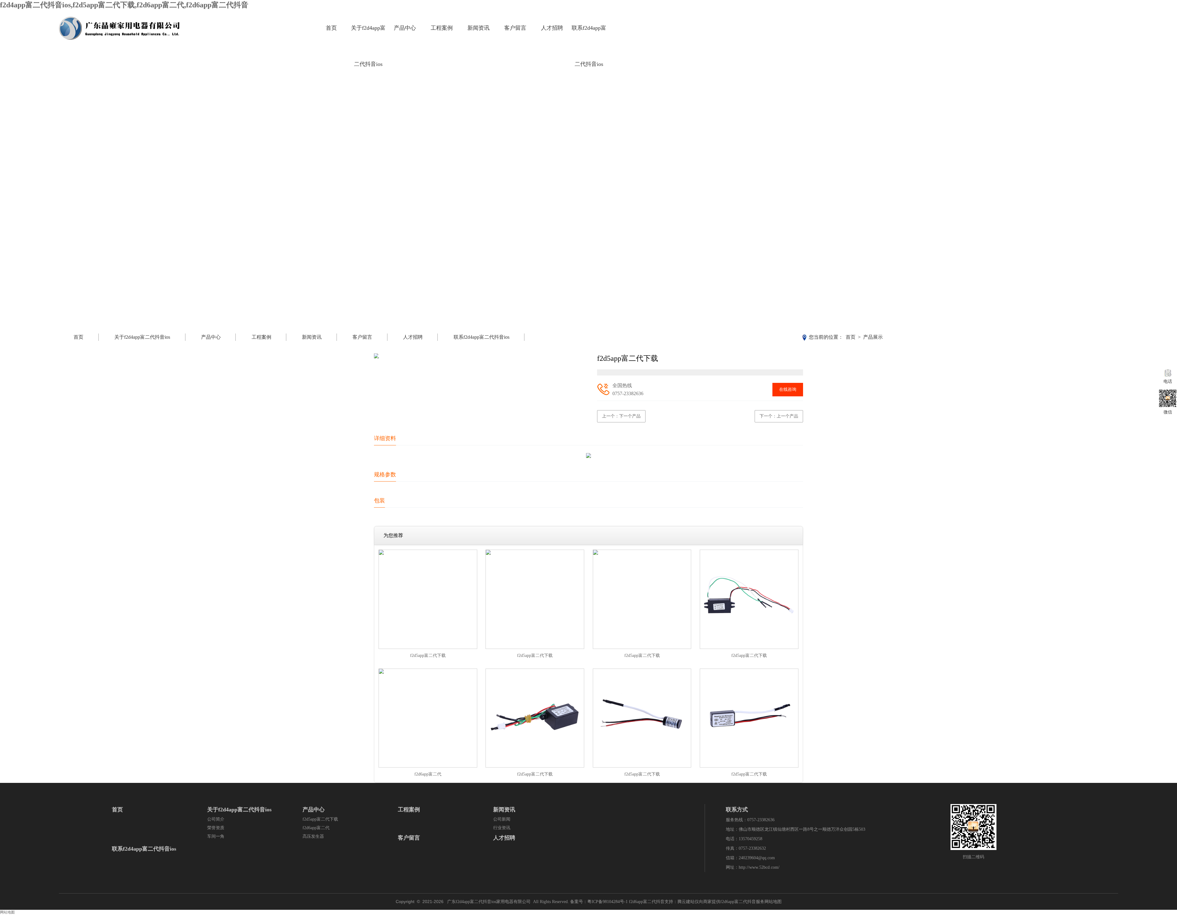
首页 (331, 28)
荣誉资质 (215, 827)
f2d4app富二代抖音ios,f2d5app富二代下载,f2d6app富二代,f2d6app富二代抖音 (124, 5)
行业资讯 (501, 827)
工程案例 (442, 28)
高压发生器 (313, 836)
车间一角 (215, 836)
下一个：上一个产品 (779, 416)
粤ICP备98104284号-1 (607, 901)
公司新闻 (501, 819)
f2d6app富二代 (316, 827)
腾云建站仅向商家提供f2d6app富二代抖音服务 (720, 901)
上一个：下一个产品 (621, 416)
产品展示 (873, 337)
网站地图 (773, 901)
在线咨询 (787, 389)
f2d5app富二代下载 (320, 819)
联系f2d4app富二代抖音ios (589, 46)
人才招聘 (552, 28)
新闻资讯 (478, 28)
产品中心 (405, 28)
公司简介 (215, 819)
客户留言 (515, 28)
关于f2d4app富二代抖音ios (368, 46)
